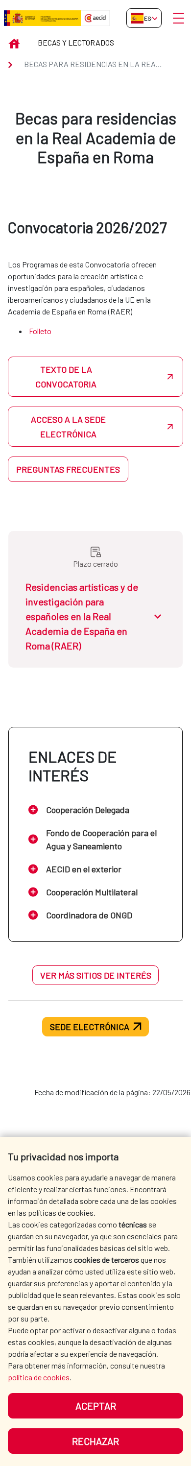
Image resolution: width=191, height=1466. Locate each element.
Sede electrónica (89, 1026)
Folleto (40, 331)
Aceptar (95, 1406)
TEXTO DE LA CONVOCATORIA (65, 376)
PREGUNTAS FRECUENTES (68, 469)
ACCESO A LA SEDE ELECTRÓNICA (68, 426)
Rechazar (95, 1441)
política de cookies (39, 1377)
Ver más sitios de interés (95, 975)
